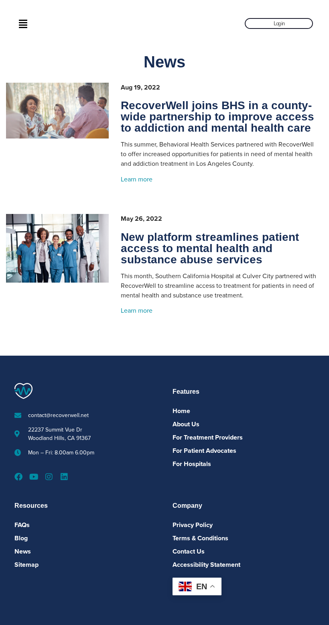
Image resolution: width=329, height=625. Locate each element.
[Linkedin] (64, 477)
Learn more (136, 179)
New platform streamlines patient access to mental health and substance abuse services (210, 248)
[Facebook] (18, 477)
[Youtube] (34, 477)
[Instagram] (49, 477)
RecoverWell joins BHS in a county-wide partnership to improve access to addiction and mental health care (217, 116)
